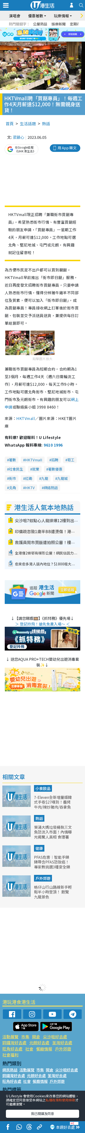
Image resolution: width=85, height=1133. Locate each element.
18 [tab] (55, 40)
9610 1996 (53, 445)
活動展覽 (10, 1037)
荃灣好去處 (62, 1043)
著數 (12, 459)
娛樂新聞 (58, 23)
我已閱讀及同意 (42, 1113)
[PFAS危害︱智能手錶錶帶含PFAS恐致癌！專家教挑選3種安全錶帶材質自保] (17, 865)
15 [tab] (41, 40)
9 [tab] (41, 34)
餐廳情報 (44, 1049)
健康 (39, 848)
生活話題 (28, 123)
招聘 (54, 459)
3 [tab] (41, 29)
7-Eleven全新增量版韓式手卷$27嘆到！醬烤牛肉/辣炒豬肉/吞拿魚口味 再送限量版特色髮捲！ (53, 807)
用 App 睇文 (67, 147)
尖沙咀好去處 (55, 1037)
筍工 (70, 459)
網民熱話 (9, 1070)
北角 (12, 487)
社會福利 (10, 1055)
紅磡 (28, 478)
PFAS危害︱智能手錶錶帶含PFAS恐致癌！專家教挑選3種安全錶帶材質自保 (52, 864)
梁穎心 (18, 137)
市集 (25, 1037)
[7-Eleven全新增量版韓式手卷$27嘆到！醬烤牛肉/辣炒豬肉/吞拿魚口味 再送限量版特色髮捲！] (17, 805)
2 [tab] (36, 29)
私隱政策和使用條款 (60, 1100)
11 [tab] (50, 34)
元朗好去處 (39, 1043)
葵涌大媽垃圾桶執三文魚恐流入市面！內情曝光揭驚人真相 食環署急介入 (53, 834)
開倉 (36, 1037)
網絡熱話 (51, 487)
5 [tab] (50, 29)
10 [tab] (46, 34)
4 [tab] (46, 29)
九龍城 (62, 478)
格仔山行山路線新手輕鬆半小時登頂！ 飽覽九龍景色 (53, 892)
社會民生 (16, 469)
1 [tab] (32, 29)
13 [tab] (32, 40)
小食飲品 (43, 788)
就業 (35, 469)
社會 (29, 1049)
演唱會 (14, 16)
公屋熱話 (40, 23)
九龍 (44, 478)
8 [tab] (36, 34)
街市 (12, 478)
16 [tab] (46, 40)
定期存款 (77, 23)
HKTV (30, 487)
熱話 (46, 123)
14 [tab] (36, 40)
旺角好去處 (12, 1049)
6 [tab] (55, 29)
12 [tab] (55, 34)
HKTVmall (25, 418)
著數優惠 (55, 469)
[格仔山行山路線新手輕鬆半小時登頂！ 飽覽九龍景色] (17, 895)
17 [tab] (50, 40)
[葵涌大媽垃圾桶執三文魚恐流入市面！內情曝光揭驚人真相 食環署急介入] (17, 835)
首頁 (10, 123)
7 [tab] (32, 34)
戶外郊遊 (43, 878)
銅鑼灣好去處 (14, 1043)
